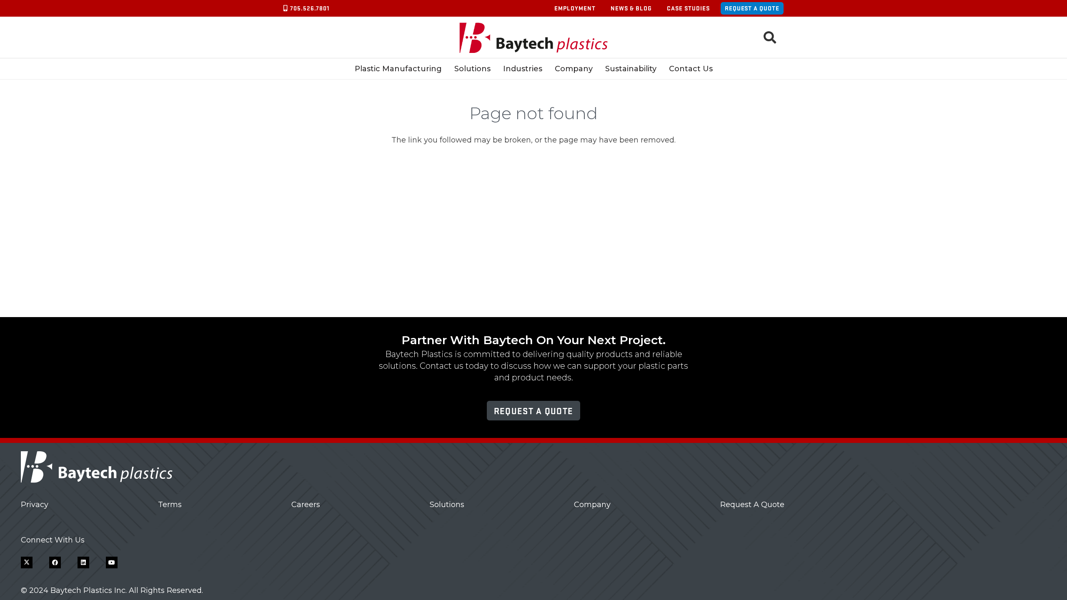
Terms (170, 504)
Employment (575, 8)
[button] (770, 37)
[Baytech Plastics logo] (533, 37)
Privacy (34, 504)
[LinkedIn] (83, 562)
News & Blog (631, 8)
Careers (305, 504)
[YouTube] (112, 562)
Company (592, 504)
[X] (27, 562)
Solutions (447, 504)
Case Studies (688, 8)
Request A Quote (752, 504)
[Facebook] (55, 562)
